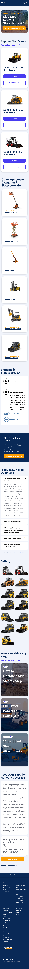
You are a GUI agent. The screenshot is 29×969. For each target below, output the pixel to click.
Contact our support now (20, 552)
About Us (5, 885)
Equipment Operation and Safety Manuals (7, 918)
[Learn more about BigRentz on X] (4, 959)
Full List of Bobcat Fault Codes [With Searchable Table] (12, 711)
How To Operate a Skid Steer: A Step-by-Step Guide (14, 676)
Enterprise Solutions (21, 889)
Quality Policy (6, 938)
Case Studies (6, 926)
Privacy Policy (6, 934)
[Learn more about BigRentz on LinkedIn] (13, 959)
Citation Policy (6, 936)
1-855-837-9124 (14, 381)
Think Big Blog (6, 910)
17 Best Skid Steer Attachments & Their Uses (14, 746)
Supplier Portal (19, 902)
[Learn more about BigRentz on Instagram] (10, 959)
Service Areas (6, 887)
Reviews (5, 893)
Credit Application (7, 928)
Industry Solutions (20, 897)
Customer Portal (20, 891)
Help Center (6, 908)
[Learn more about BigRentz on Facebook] (7, 959)
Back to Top (13, 875)
